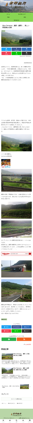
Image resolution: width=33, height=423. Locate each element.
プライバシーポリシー (9, 418)
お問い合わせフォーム (24, 418)
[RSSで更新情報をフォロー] (24, 339)
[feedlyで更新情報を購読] (9, 339)
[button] (29, 240)
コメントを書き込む (16, 399)
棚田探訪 (5, 319)
